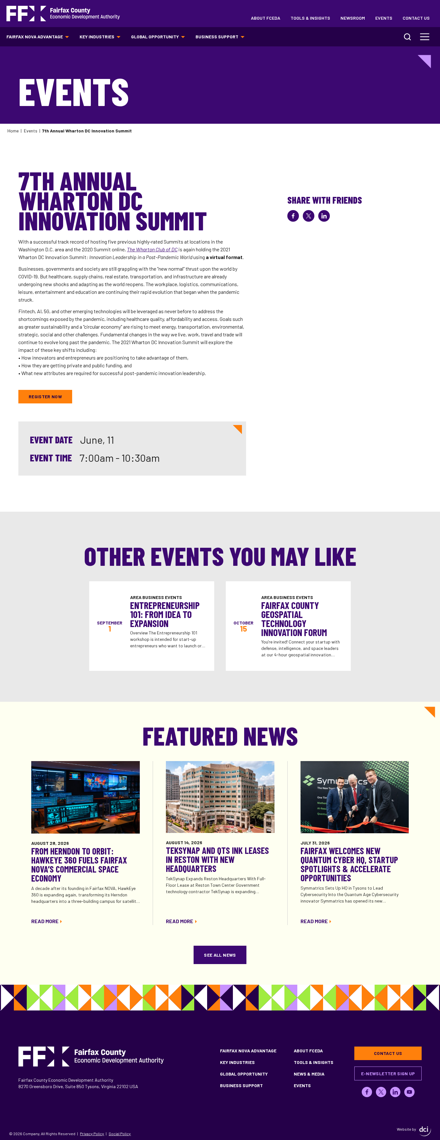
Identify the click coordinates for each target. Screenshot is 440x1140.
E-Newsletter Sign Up (388, 1073)
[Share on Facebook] (293, 215)
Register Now (45, 396)
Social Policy (120, 1133)
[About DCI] (425, 1131)
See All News (220, 955)
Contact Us (416, 18)
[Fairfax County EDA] (63, 14)
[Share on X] (308, 215)
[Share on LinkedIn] (324, 215)
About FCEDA (265, 18)
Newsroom (352, 18)
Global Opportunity (155, 36)
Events (383, 18)
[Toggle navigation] (425, 37)
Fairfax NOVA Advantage (34, 36)
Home (13, 130)
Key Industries (97, 36)
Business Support (217, 36)
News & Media (309, 1074)
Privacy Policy (92, 1133)
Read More (45, 921)
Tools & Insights (310, 18)
